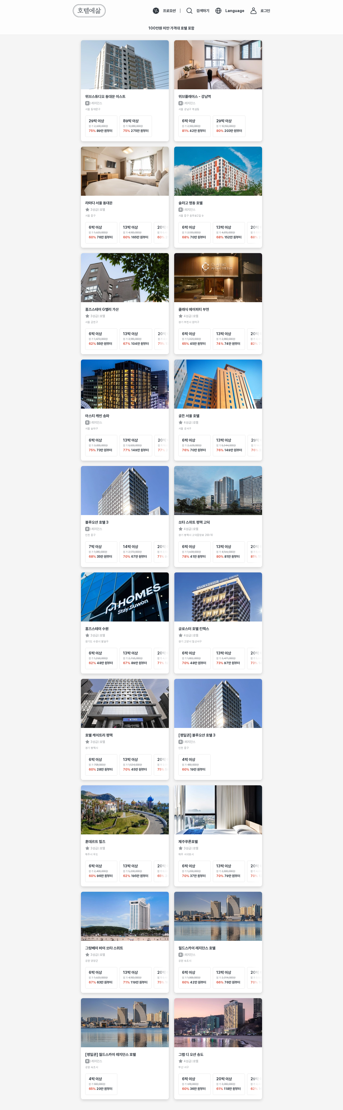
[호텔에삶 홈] (89, 10)
